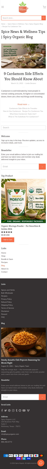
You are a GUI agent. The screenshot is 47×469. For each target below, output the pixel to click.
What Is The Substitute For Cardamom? (23, 117)
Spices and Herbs (8, 290)
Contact (4, 272)
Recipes (4, 262)
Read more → (24, 104)
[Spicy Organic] (23, 7)
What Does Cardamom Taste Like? (23, 114)
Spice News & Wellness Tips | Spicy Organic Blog (25, 24)
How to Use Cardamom (12, 111)
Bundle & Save (7, 259)
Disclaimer (5, 311)
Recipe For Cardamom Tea (11, 26)
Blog (3, 265)
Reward (4, 314)
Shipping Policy (7, 305)
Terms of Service (7, 308)
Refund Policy (6, 302)
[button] (7, 232)
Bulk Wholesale (7, 293)
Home (3, 24)
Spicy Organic (19, 463)
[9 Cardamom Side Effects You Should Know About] (23, 56)
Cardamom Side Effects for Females (23, 108)
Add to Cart (7, 240)
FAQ (3, 317)
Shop (3, 256)
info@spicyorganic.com (10, 434)
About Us (5, 269)
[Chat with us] (40, 462)
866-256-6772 (6, 442)
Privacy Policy (6, 299)
